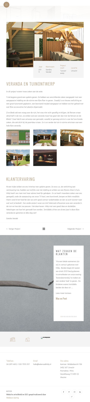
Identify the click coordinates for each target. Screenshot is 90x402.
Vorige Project (14, 229)
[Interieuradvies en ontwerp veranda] (18, 138)
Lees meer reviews (63, 293)
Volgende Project (74, 229)
